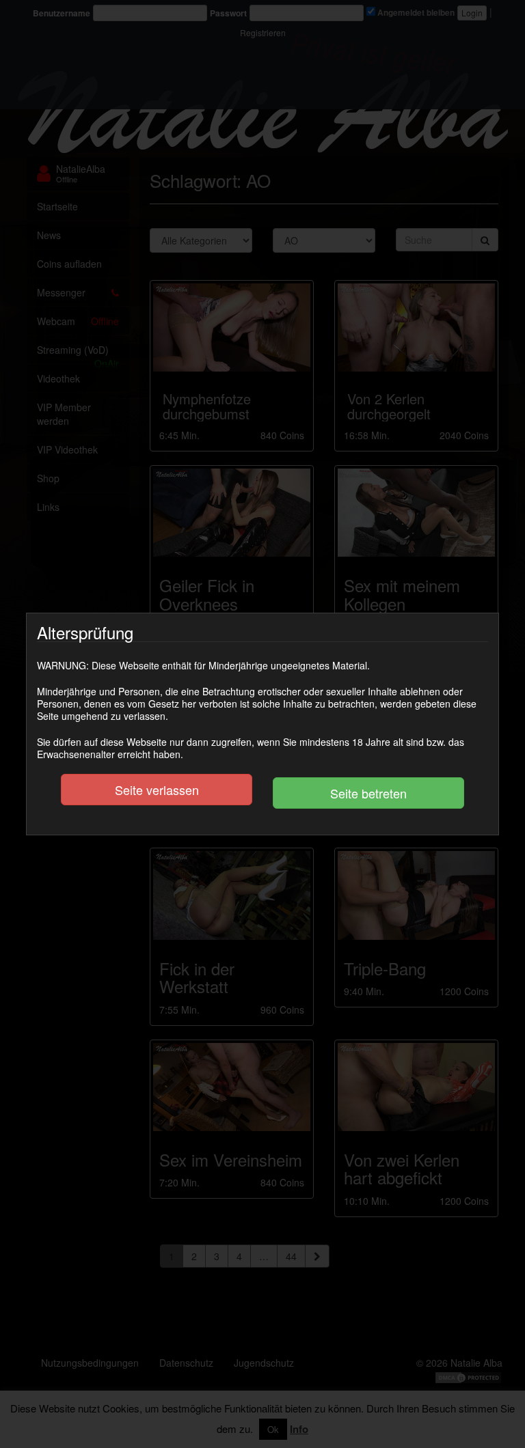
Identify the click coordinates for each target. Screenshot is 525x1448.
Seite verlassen (157, 789)
